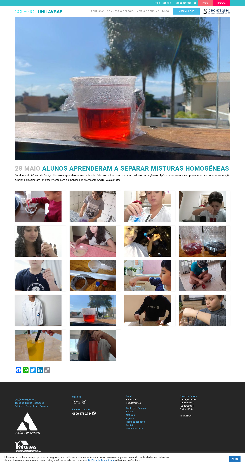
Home (157, 3)
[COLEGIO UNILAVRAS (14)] (95, 310)
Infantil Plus (186, 415)
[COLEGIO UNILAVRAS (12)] (204, 275)
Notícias (166, 3)
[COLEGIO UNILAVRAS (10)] (95, 275)
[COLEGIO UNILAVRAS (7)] (149, 241)
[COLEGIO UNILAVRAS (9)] (40, 275)
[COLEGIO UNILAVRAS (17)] (40, 345)
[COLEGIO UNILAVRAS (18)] (95, 345)
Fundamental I (187, 403)
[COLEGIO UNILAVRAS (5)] (40, 241)
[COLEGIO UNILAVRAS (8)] (204, 241)
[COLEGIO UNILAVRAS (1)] (40, 206)
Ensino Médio (186, 409)
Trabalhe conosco (182, 3)
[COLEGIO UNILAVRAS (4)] (204, 206)
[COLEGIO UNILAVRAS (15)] (149, 310)
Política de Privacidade (101, 460)
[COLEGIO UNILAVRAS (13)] (40, 310)
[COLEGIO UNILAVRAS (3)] (149, 206)
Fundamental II (187, 406)
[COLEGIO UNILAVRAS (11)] (149, 275)
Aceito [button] (235, 458)
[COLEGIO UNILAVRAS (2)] (95, 206)
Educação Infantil (188, 399)
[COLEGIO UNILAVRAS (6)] (95, 241)
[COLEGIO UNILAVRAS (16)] (204, 310)
